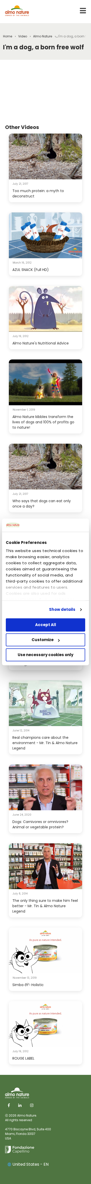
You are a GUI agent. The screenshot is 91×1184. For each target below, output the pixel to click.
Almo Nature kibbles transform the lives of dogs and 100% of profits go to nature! (43, 422)
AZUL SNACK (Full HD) (30, 269)
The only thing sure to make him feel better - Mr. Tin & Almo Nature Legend (45, 906)
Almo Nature (42, 36)
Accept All (45, 625)
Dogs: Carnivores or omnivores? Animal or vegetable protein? (40, 824)
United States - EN (30, 1164)
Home (7, 36)
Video (22, 36)
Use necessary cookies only (45, 654)
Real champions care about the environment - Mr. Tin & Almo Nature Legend (45, 743)
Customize (43, 640)
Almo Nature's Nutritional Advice (40, 343)
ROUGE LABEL (23, 1058)
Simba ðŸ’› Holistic (28, 984)
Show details (62, 609)
